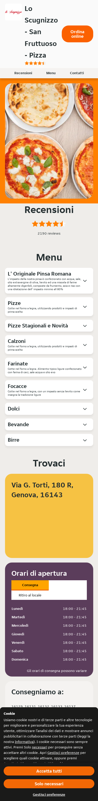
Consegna (30, 585)
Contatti (77, 73)
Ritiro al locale (30, 595)
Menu (51, 73)
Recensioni (23, 73)
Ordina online (77, 34)
